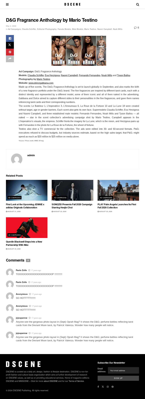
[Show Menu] (7, 4)
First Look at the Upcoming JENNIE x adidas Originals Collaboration (25, 206)
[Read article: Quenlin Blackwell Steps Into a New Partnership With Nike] (26, 227)
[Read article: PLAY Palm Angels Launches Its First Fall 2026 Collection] (118, 190)
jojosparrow (21, 317)
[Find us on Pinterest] (113, 386)
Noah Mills (117, 29)
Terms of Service (76, 381)
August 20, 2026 (59, 211)
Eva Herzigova (52, 75)
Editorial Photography (46, 29)
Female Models (64, 29)
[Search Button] (137, 4)
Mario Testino (90, 29)
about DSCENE (51, 381)
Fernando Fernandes (89, 75)
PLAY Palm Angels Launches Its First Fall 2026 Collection (117, 206)
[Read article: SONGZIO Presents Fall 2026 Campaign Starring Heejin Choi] (72, 190)
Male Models (77, 29)
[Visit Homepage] (72, 4)
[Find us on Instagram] (108, 386)
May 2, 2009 (11, 26)
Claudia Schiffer (29, 29)
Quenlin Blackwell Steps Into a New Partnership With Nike (24, 243)
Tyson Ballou (123, 75)
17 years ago (36, 270)
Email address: (102, 370)
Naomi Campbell (104, 29)
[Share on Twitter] (10, 45)
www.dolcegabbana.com (41, 83)
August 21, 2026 (14, 211)
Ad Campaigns (14, 29)
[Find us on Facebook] (98, 386)
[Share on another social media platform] (10, 58)
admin (31, 155)
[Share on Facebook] (10, 38)
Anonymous (22, 294)
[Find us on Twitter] (103, 386)
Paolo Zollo (21, 270)
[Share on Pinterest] (10, 52)
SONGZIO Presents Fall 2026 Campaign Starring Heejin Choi (72, 206)
